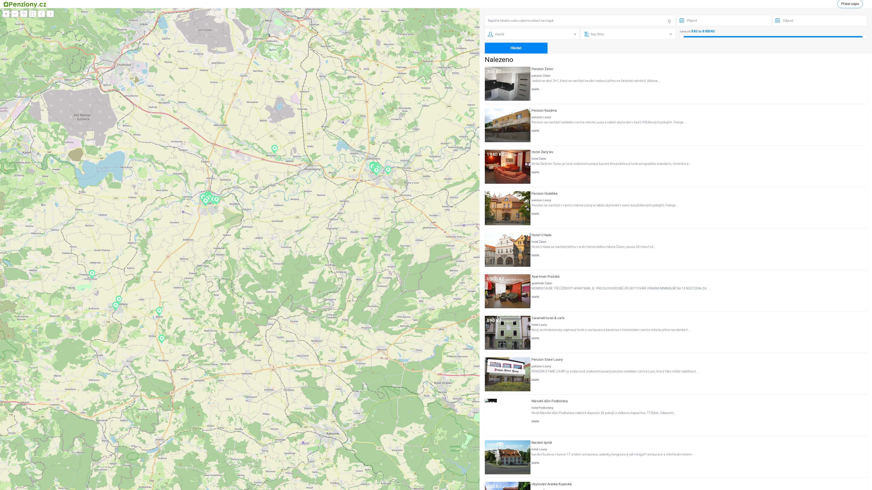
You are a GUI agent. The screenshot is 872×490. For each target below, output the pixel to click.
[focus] (670, 21)
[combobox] (580, 20)
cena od (685, 31)
